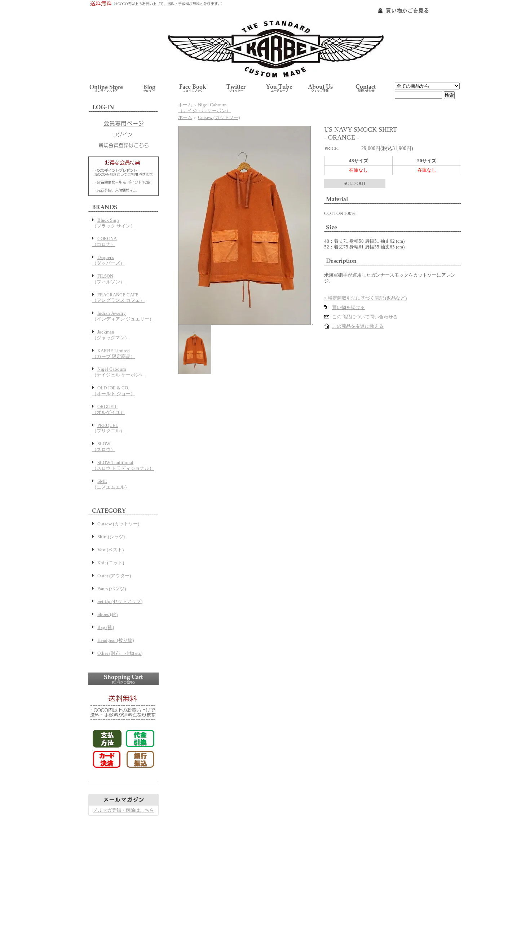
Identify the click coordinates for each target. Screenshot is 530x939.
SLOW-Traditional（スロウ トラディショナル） (123, 465)
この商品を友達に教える (358, 326)
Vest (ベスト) (110, 549)
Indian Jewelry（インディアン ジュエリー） (123, 316)
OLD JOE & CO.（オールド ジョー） (113, 390)
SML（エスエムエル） (110, 484)
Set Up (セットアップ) (119, 601)
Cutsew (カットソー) (118, 523)
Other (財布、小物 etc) (119, 653)
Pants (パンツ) (111, 588)
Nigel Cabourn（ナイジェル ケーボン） (118, 372)
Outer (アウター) (114, 575)
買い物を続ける (348, 307)
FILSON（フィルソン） (108, 279)
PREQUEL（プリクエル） (108, 428)
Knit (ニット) (110, 562)
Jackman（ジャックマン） (110, 334)
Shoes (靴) (107, 614)
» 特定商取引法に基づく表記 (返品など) (365, 298)
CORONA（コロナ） (104, 241)
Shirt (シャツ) (111, 536)
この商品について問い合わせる (365, 316)
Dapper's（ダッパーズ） (108, 260)
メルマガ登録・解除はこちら (123, 810)
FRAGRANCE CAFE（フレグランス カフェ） (118, 297)
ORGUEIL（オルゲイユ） (108, 409)
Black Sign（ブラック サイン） (113, 223)
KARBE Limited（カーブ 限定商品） (113, 353)
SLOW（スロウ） (103, 446)
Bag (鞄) (105, 627)
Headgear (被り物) (115, 640)
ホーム (185, 104)
